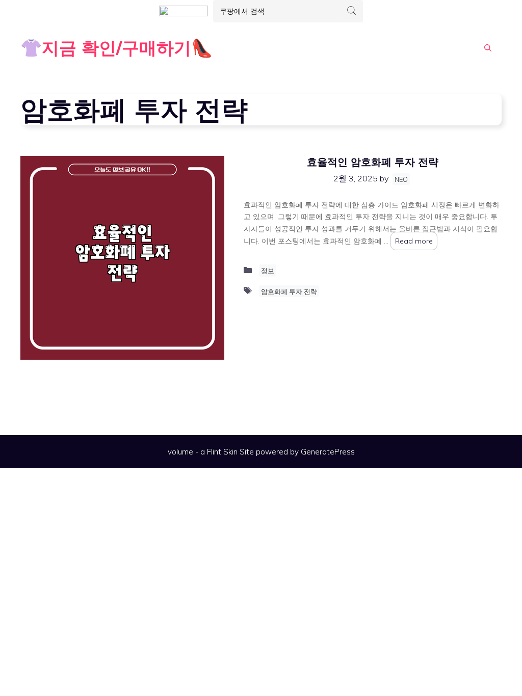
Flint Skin (222, 452)
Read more (414, 241)
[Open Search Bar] (488, 48)
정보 (267, 270)
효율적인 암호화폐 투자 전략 (372, 161)
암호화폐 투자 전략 (289, 291)
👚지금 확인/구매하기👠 (116, 48)
